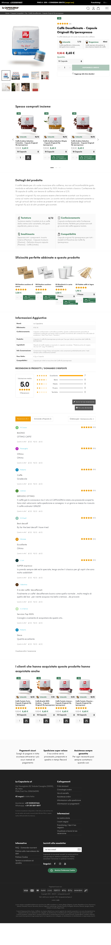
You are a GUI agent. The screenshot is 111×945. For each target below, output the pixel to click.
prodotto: (20, 339)
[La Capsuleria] (23, 8)
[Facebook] (54, 864)
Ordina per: (75, 419)
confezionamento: (23, 331)
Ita (104, 3)
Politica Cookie (21, 857)
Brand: (19, 323)
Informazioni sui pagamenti (68, 804)
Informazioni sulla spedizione (69, 800)
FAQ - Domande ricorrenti (26, 848)
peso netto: (21, 356)
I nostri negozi (62, 822)
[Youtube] (65, 864)
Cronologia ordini (64, 790)
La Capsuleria (38, 323)
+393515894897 (16, 2)
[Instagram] (60, 864)
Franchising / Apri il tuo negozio (66, 826)
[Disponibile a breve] (28, 157)
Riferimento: (21, 327)
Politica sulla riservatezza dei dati (27, 852)
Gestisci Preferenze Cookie (64, 870)
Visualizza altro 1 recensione (25, 651)
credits (57, 900)
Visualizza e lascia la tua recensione (67, 832)
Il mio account (62, 786)
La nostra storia (63, 818)
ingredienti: (21, 345)
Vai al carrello (63, 793)
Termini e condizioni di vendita (24, 862)
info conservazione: (24, 350)
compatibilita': (22, 360)
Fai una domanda (85, 408)
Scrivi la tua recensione (84, 402)
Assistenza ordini (64, 797)
